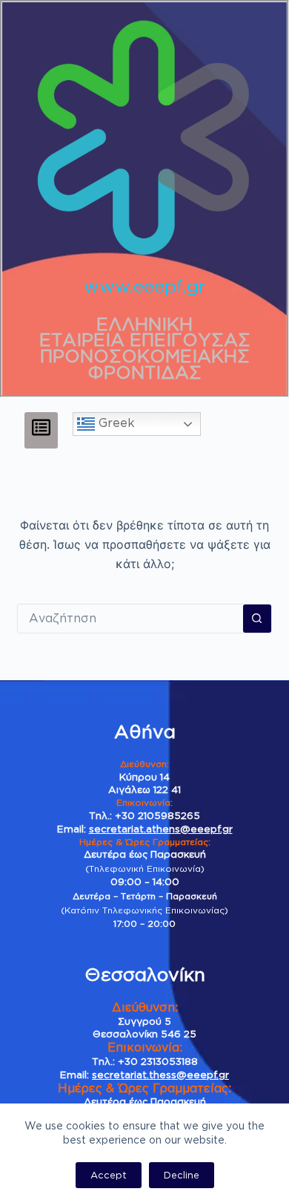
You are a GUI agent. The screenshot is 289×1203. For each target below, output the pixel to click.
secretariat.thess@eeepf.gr (160, 1074)
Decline (181, 1175)
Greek (115, 422)
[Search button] (257, 618)
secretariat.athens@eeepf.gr (161, 829)
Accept (108, 1175)
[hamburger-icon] (41, 430)
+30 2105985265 (157, 815)
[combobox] (130, 618)
